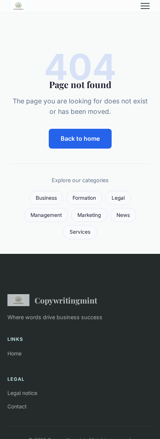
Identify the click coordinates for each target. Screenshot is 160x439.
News (123, 215)
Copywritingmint (66, 300)
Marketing (89, 215)
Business (46, 198)
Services (80, 232)
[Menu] (145, 6)
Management (46, 215)
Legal (118, 198)
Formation (84, 198)
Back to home (80, 138)
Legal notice (22, 393)
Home (14, 353)
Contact (17, 406)
